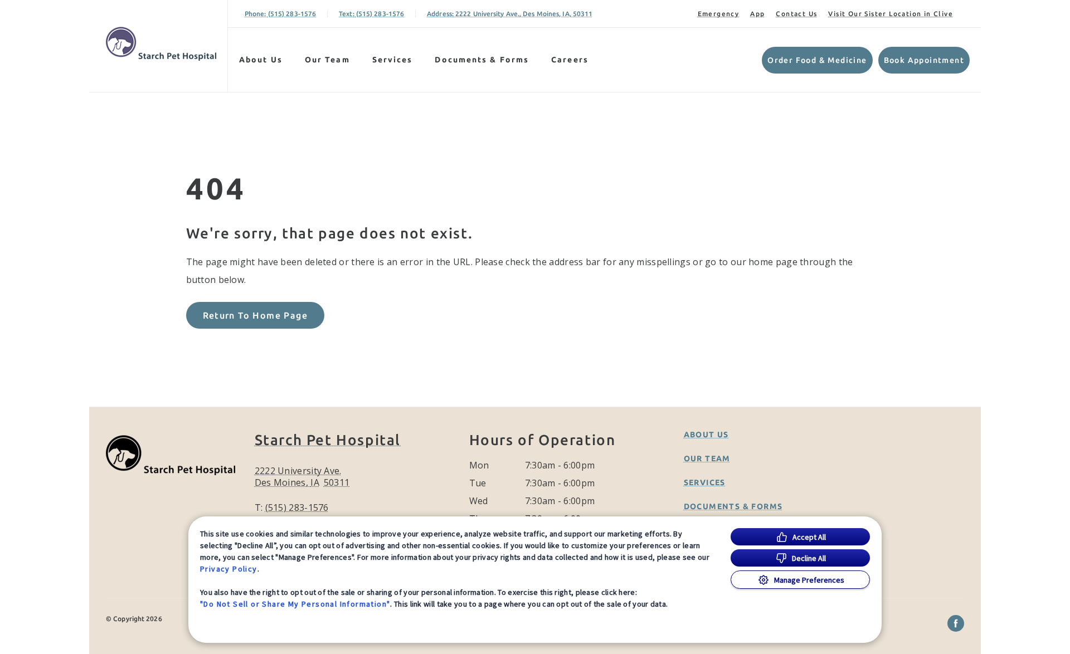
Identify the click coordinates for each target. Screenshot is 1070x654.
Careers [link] (569, 59)
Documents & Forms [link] (482, 59)
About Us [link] (261, 59)
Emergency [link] (719, 13)
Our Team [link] (327, 59)
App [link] (757, 13)
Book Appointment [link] (924, 60)
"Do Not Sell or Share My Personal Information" (295, 604)
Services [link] (392, 59)
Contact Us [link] (796, 13)
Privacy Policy (228, 569)
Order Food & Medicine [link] (817, 60)
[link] (161, 43)
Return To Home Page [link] (255, 315)
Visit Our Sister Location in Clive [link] (890, 13)
